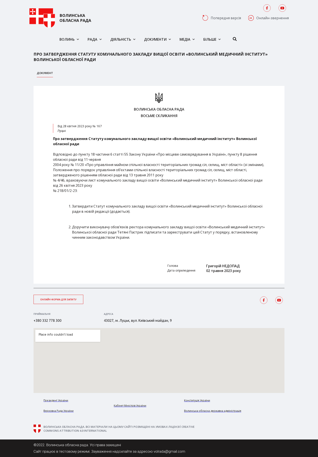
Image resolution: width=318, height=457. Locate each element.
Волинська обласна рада (75, 18)
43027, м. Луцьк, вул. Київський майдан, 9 (138, 320)
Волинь (67, 39)
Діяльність (120, 39)
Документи (155, 39)
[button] (58, 299)
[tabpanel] (159, 185)
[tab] (44, 74)
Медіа (185, 39)
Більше (209, 39)
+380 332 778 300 (47, 320)
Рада (92, 39)
